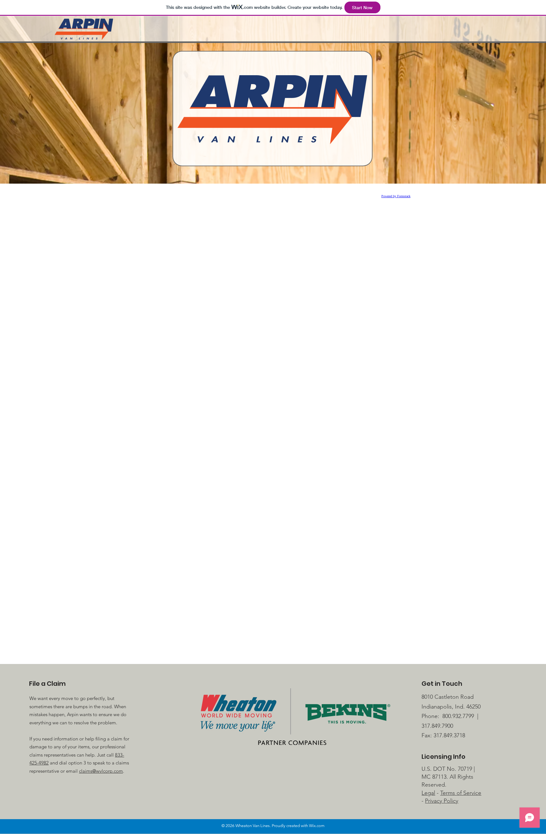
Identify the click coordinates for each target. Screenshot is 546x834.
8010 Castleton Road (448, 696)
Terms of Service (460, 792)
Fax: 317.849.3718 (443, 735)
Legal (428, 792)
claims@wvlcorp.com (101, 771)
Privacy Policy (441, 800)
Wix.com (317, 825)
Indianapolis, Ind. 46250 (451, 706)
